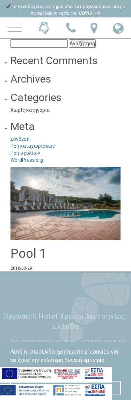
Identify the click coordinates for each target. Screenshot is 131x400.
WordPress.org (26, 160)
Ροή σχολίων (25, 153)
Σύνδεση (20, 139)
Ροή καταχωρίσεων (32, 146)
